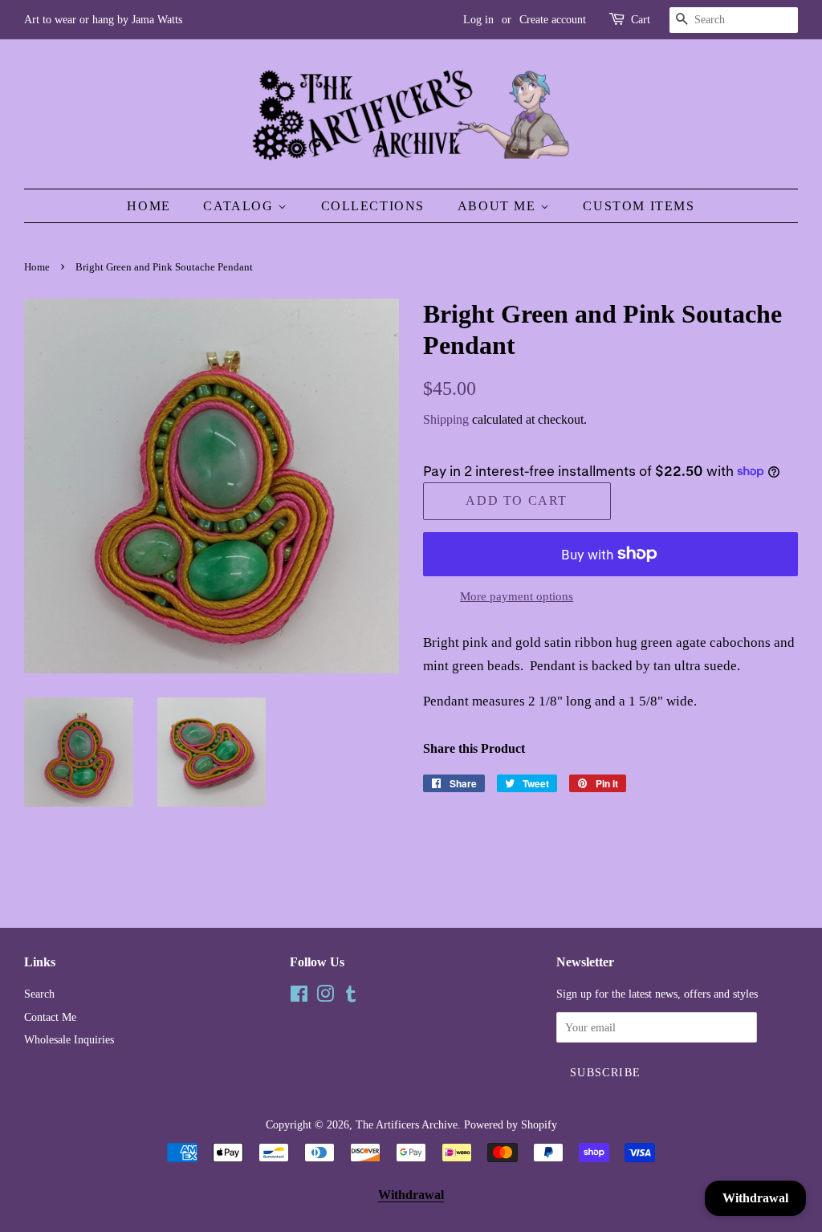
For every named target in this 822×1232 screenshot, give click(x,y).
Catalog (240, 206)
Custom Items (638, 206)
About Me (499, 206)
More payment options (516, 596)
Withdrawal (411, 1195)
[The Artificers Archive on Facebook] (299, 996)
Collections (373, 206)
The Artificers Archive (407, 1124)
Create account (552, 20)
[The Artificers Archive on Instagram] (325, 996)
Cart (640, 20)
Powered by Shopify (510, 1124)
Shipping (446, 419)
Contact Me (50, 1016)
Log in (478, 20)
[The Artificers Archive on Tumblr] (351, 996)
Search (39, 993)
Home (148, 206)
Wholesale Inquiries (69, 1039)
